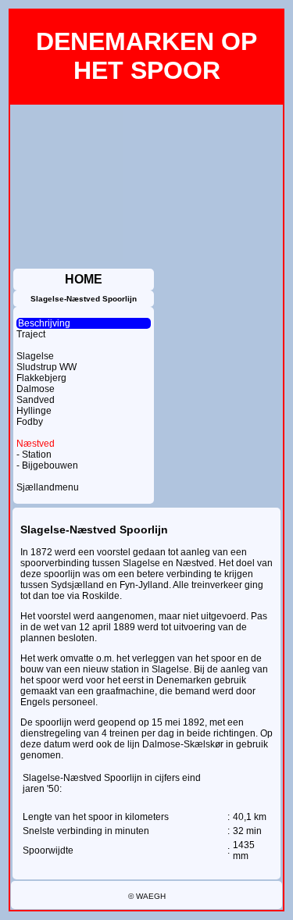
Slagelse (35, 356)
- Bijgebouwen (47, 465)
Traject (30, 334)
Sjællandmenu (47, 487)
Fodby (29, 421)
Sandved (35, 399)
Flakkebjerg (41, 378)
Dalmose (35, 388)
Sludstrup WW (46, 367)
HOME (83, 279)
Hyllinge (34, 410)
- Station (34, 454)
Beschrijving (44, 323)
